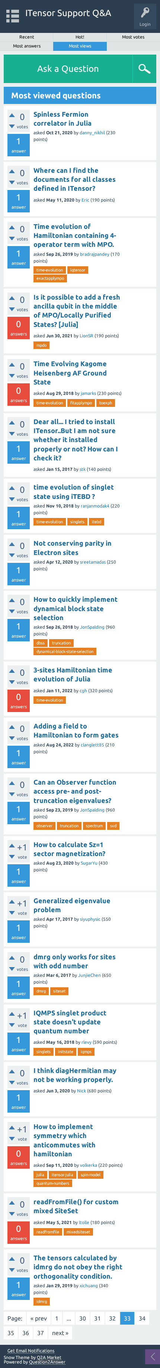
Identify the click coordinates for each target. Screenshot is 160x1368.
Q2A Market (49, 1357)
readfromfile (47, 1232)
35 (10, 1332)
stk (83, 469)
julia (40, 1174)
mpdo (41, 345)
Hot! (80, 36)
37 (40, 1332)
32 (112, 1318)
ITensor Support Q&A (68, 13)
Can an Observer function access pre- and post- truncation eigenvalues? (74, 791)
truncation (61, 643)
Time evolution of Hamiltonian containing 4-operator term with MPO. (74, 235)
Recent (26, 36)
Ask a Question (68, 69)
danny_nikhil (92, 132)
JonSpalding (92, 627)
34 (142, 1318)
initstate (65, 1051)
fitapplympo (81, 403)
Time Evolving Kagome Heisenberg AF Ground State (70, 373)
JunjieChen (89, 975)
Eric (85, 199)
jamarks (88, 393)
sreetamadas (93, 561)
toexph (105, 403)
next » (60, 1332)
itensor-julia (62, 1174)
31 (97, 1318)
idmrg (41, 1301)
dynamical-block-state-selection (64, 651)
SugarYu (89, 863)
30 (82, 1318)
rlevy (86, 1042)
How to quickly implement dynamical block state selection (75, 608)
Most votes (133, 36)
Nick (81, 1090)
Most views (80, 45)
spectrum (94, 825)
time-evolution (49, 270)
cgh (83, 690)
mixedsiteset (78, 1232)
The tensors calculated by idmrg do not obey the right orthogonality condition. (77, 1267)
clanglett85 (92, 744)
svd (113, 825)
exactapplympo (50, 278)
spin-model (90, 1174)
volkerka (88, 1165)
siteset (59, 991)
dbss (40, 643)
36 (25, 1332)
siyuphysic (90, 919)
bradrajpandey (94, 254)
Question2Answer (47, 1361)
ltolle (84, 1222)
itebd (96, 521)
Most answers (27, 45)
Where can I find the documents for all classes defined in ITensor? (74, 179)
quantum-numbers (52, 1183)
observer (44, 825)
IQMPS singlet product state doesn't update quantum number (69, 1022)
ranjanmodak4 (95, 505)
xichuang (89, 1285)
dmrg (41, 991)
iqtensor (77, 270)
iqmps (86, 1051)
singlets (77, 521)
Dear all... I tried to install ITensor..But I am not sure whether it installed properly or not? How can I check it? (75, 439)
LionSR (86, 335)
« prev (39, 1318)
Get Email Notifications (30, 1351)
